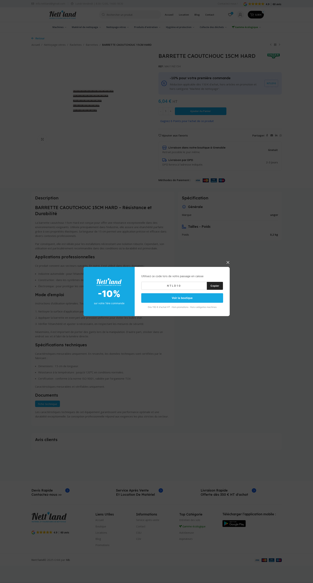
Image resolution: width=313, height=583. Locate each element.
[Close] (227, 262)
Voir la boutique (182, 298)
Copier (214, 285)
